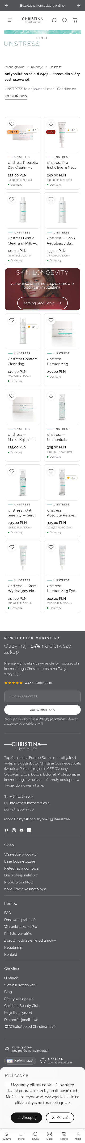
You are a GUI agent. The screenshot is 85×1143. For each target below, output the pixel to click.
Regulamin (13, 947)
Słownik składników (20, 985)
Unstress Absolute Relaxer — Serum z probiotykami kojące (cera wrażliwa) (61, 513)
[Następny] (78, 5)
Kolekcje (37, 67)
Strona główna (15, 67)
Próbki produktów (18, 882)
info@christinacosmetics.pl (27, 803)
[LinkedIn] (29, 830)
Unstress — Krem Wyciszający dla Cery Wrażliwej (22, 589)
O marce (11, 978)
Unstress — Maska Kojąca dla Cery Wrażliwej (22, 437)
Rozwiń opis (16, 96)
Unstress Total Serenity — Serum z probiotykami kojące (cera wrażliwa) (23, 513)
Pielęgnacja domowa (21, 868)
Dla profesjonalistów (21, 875)
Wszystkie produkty (20, 854)
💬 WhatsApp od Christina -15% (29, 1026)
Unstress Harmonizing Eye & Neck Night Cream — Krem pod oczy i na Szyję (61, 589)
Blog (8, 992)
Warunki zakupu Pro (20, 927)
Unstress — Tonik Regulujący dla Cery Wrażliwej (61, 241)
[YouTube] (21, 830)
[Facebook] (6, 830)
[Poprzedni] (6, 5)
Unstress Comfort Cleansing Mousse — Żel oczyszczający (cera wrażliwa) (22, 362)
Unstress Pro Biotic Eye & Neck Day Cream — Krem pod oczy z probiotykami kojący (62, 165)
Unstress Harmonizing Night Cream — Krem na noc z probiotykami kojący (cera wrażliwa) (59, 362)
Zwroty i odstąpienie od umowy (30, 940)
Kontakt (10, 954)
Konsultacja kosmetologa (25, 889)
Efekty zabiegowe (19, 999)
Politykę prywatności (52, 719)
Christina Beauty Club (22, 1006)
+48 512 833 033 (18, 797)
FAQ (7, 913)
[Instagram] (14, 830)
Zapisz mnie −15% (42, 709)
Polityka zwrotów (18, 934)
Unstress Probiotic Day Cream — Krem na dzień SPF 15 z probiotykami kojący (23, 165)
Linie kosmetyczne (19, 861)
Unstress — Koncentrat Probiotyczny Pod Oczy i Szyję (61, 437)
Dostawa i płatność (19, 919)
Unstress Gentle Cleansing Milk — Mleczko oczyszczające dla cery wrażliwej (22, 241)
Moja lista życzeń (18, 1013)
